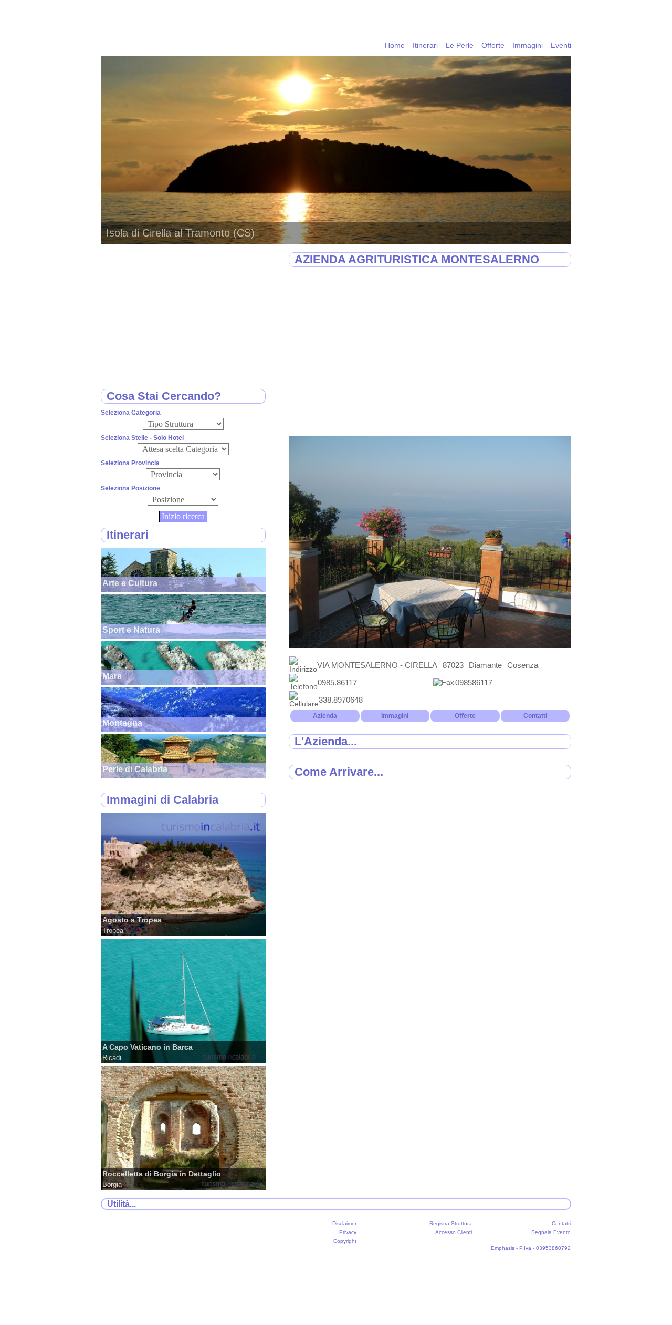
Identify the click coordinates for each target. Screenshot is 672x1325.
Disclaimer (344, 1223)
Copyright (344, 1241)
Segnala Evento (551, 1232)
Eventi (561, 45)
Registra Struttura (450, 1223)
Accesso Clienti (453, 1232)
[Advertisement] (430, 352)
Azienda (325, 716)
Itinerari (425, 45)
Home (395, 45)
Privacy (347, 1232)
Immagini (527, 45)
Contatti (535, 716)
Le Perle (460, 45)
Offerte (493, 45)
